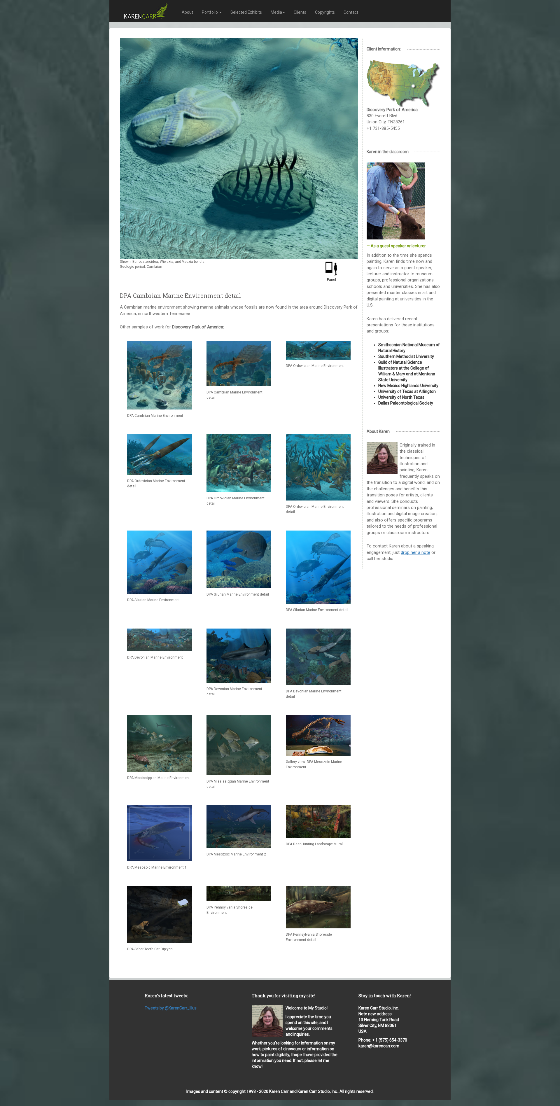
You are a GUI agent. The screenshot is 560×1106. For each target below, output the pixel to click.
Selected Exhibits (246, 12)
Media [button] (276, 12)
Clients (300, 12)
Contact (351, 12)
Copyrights (325, 12)
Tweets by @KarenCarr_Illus (171, 1008)
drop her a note (415, 552)
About (187, 12)
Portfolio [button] (210, 12)
